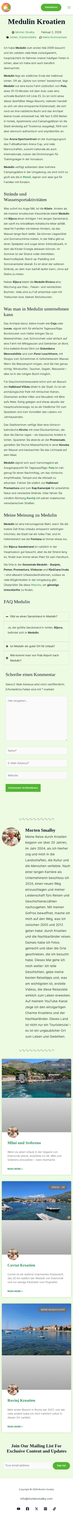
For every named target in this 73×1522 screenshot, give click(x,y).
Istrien (14, 37)
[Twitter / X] (36, 1508)
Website (36, 585)
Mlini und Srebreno (24, 1143)
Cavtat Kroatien (21, 1265)
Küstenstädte (27, 37)
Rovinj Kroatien (21, 1400)
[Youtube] (18, 1508)
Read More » (15, 1168)
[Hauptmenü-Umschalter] (69, 7)
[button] (51, 7)
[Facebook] (27, 1508)
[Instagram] (45, 1508)
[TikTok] (54, 1508)
